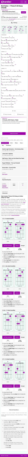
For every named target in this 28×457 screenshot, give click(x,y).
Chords (17, 245)
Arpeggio (23, 245)
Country (4, 185)
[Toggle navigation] (25, 1)
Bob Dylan (4, 174)
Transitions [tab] (8, 145)
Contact (25, 455)
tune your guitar (12, 19)
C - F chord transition (14, 215)
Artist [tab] (11, 142)
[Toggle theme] (21, 1)
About (22, 455)
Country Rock (4, 187)
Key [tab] (3, 145)
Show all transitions (14, 409)
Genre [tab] (21, 142)
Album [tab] (16, 142)
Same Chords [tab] (5, 142)
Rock (6, 187)
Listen (8, 241)
